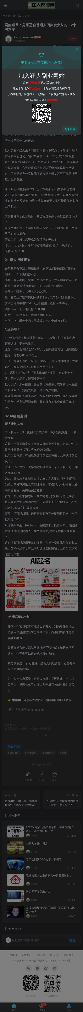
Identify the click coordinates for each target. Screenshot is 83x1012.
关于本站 (69, 129)
